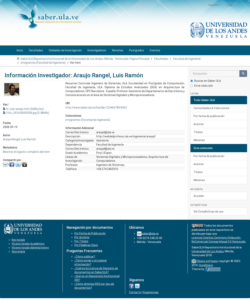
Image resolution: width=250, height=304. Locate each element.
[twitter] (137, 285)
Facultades (161, 58)
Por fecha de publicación (209, 116)
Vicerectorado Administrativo (30, 247)
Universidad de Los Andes (208, 251)
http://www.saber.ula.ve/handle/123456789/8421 (96, 107)
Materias (199, 140)
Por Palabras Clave (86, 245)
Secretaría (18, 251)
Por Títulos (81, 241)
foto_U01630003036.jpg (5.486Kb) (27, 112)
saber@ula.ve (150, 233)
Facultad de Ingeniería (187, 58)
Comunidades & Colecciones (211, 108)
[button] (214, 5)
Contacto (135, 292)
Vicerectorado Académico (28, 243)
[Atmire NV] (213, 269)
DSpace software (207, 261)
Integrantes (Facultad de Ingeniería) (43, 62)
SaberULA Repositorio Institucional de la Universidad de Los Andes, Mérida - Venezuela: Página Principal (85, 58)
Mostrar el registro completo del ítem (26, 151)
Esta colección (203, 85)
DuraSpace (206, 265)
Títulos (198, 132)
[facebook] (131, 285)
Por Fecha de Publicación (90, 233)
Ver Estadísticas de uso (208, 211)
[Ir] (243, 73)
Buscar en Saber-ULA (207, 80)
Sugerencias (151, 292)
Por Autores (81, 237)
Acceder (199, 195)
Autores (199, 124)
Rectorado (18, 239)
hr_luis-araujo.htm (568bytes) (25, 108)
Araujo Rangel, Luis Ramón (19, 139)
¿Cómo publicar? (84, 256)
